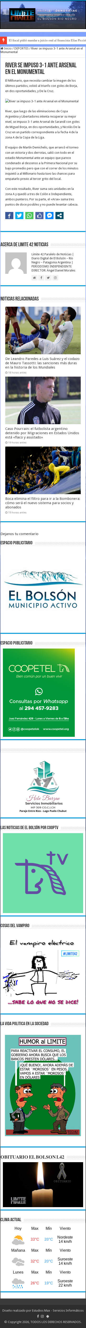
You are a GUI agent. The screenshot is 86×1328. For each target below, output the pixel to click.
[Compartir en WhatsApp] (29, 215)
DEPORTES (21, 48)
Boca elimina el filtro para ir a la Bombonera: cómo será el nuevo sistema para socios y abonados (42, 503)
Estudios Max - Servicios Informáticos (58, 1310)
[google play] (47, 1316)
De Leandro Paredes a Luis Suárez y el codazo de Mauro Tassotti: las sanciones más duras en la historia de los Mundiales (42, 363)
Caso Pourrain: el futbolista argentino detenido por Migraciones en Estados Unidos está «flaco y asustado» (42, 433)
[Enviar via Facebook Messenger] (49, 215)
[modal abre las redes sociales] (59, 215)
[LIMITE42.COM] (43, 15)
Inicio (7, 48)
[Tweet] (19, 215)
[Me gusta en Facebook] (39, 215)
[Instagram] (42, 1316)
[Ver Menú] (6, 12)
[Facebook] (38, 1316)
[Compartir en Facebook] (9, 215)
